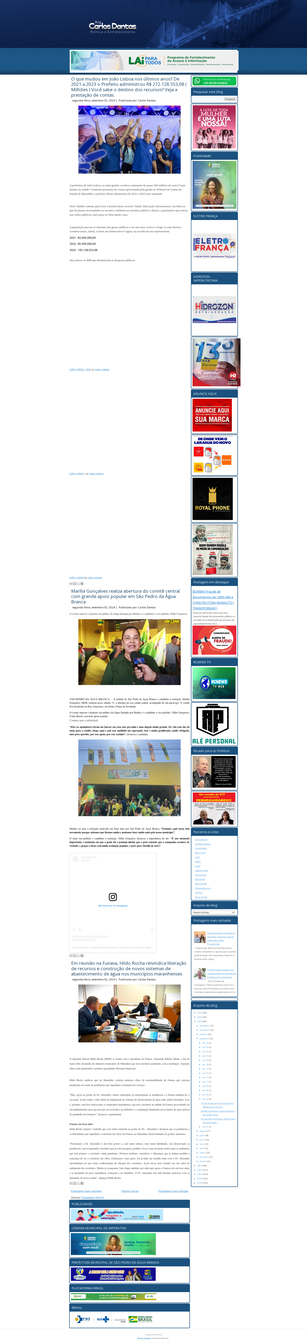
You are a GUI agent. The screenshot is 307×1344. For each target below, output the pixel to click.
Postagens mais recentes (86, 1191)
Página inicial (130, 1191)
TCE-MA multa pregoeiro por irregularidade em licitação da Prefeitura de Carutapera (221, 973)
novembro (205, 1029)
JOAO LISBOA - (78, 473)
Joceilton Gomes (203, 844)
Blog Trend (200, 852)
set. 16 (205, 1068)
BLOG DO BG (201, 897)
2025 (199, 1017)
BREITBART (200, 879)
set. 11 (205, 1081)
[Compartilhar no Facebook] (82, 583)
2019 (199, 1182)
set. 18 (205, 1064)
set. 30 (205, 1042)
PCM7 (198, 866)
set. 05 (205, 1094)
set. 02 (205, 1099)
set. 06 (205, 1090)
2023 (199, 1165)
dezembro (205, 1025)
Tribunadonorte (202, 888)
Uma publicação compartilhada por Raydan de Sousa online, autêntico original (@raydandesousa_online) (125, 947)
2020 (199, 1178)
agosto (203, 1131)
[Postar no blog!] (74, 583)
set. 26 (205, 1047)
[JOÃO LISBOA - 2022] (130, 316)
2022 (199, 1169)
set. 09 (205, 1086)
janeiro (203, 1161)
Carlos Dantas (147, 100)
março (203, 1152)
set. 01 (205, 1126)
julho (202, 1135)
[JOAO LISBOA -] (130, 420)
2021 (199, 1174)
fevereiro (204, 1156)
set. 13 (205, 1077)
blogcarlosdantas (153, 1334)
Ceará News (201, 848)
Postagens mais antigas (173, 1191)
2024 (199, 1021)
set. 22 (205, 1055)
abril (202, 1148)
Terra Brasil (200, 875)
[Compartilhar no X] (78, 583)
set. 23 (205, 1051)
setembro (204, 1038)
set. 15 (205, 1073)
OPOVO (198, 892)
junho (203, 1139)
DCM (197, 857)
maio (202, 1144)
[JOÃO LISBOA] (130, 524)
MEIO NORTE (201, 883)
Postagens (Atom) (93, 1197)
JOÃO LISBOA (77, 577)
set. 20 (205, 1060)
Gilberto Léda (201, 870)
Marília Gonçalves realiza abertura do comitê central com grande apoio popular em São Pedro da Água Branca (125, 596)
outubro (204, 1034)
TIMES (198, 861)
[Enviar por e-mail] (71, 583)
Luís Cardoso (201, 839)
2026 (199, 1012)
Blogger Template (144, 1338)
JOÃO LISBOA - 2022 (80, 369)
